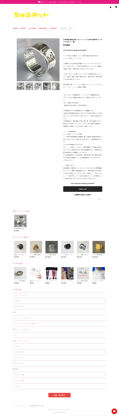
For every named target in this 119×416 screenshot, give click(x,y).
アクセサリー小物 (18, 375)
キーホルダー (17, 386)
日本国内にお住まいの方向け (82, 194)
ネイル (15, 335)
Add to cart (83, 189)
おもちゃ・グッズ (18, 363)
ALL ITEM (32, 28)
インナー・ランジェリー (20, 295)
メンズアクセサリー (19, 352)
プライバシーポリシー (20, 406)
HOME (15, 28)
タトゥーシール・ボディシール (22, 318)
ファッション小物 (18, 380)
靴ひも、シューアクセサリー (22, 329)
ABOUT (23, 28)
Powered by (57, 412)
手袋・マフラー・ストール (21, 341)
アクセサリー (17, 301)
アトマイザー (17, 346)
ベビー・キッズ (18, 358)
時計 (14, 312)
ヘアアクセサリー (18, 306)
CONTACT (53, 28)
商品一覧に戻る (59, 395)
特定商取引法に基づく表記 (36, 406)
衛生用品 (16, 369)
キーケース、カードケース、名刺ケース (25, 323)
